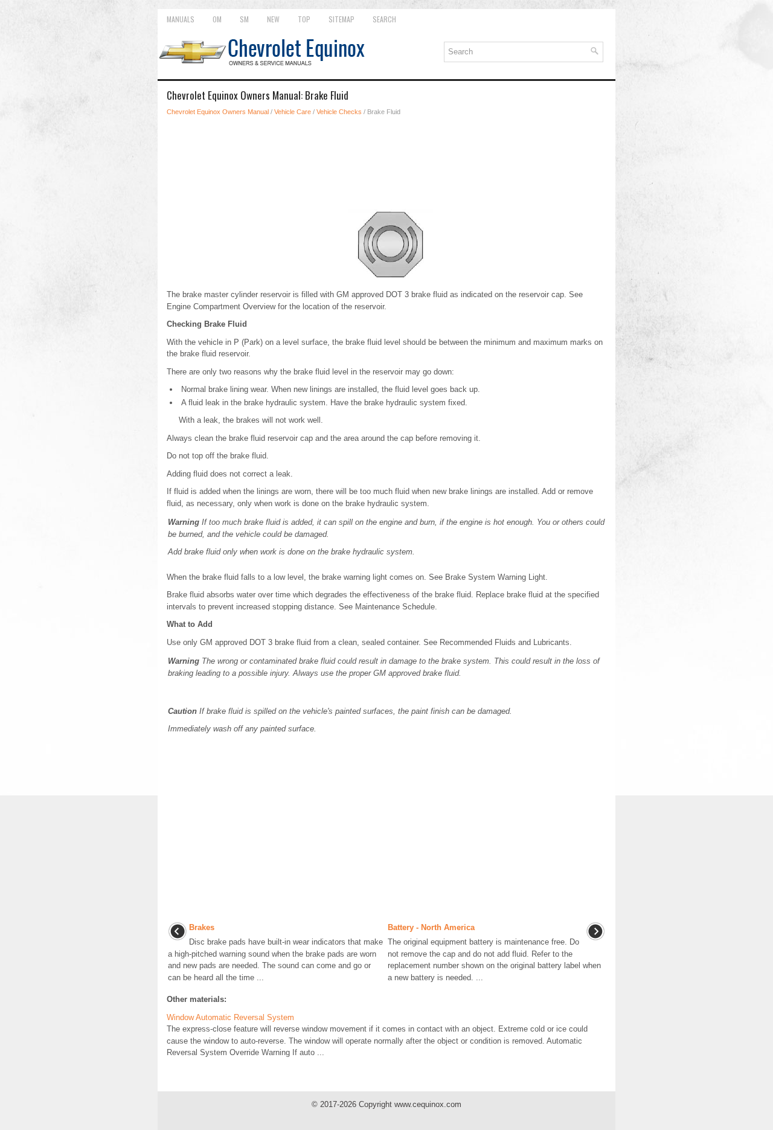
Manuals (180, 19)
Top (304, 19)
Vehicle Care (292, 111)
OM (217, 19)
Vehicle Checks (339, 111)
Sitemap (341, 19)
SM (244, 19)
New (273, 19)
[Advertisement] (386, 159)
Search (384, 19)
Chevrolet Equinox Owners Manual (218, 111)
